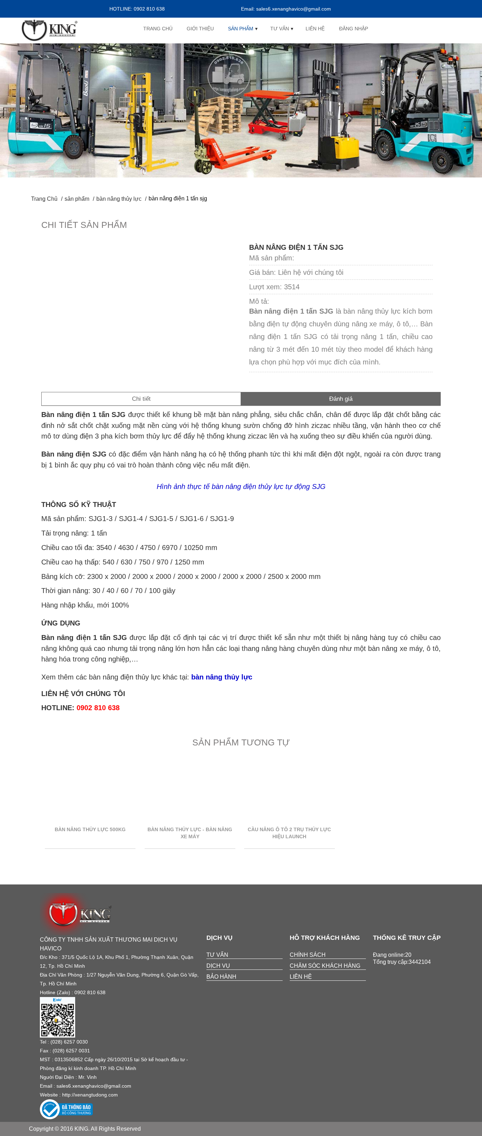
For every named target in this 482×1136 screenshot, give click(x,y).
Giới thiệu (200, 28)
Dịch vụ (218, 966)
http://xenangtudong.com (90, 1095)
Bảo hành (221, 977)
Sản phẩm (240, 28)
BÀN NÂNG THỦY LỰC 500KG (90, 829)
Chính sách (308, 955)
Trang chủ (158, 28)
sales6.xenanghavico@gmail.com (93, 1086)
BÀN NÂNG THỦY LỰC (118, 199)
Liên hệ (315, 28)
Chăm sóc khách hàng (325, 966)
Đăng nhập (353, 28)
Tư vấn (279, 28)
